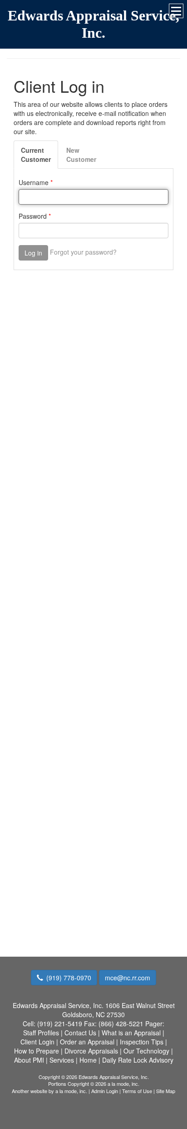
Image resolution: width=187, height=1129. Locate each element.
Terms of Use (137, 1090)
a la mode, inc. (71, 1090)
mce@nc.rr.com (127, 977)
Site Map (165, 1090)
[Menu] (176, 11)
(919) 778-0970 (68, 977)
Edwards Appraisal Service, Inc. (93, 24)
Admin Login (104, 1090)
